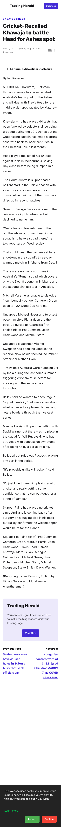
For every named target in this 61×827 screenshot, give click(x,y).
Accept (32, 819)
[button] (5, 6)
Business (51, 6)
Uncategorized (14, 19)
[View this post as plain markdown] (49, 50)
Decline (49, 819)
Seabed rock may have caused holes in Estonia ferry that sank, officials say (15, 663)
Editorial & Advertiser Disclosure (31, 69)
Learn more (11, 810)
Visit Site (30, 633)
